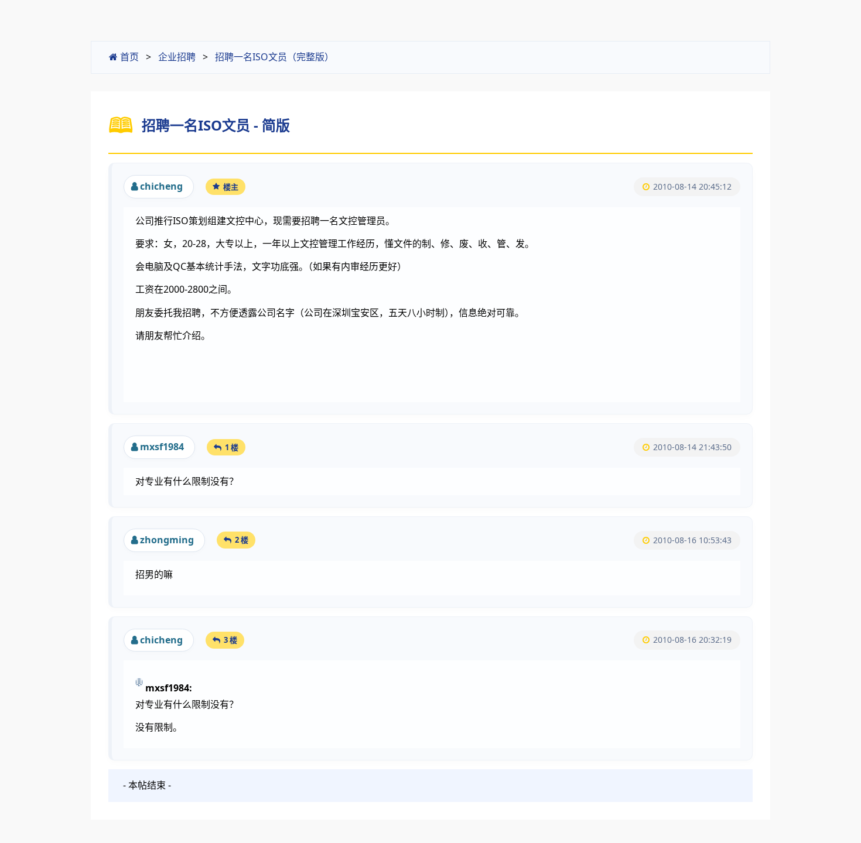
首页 (128, 56)
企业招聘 (177, 56)
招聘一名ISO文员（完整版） (274, 56)
